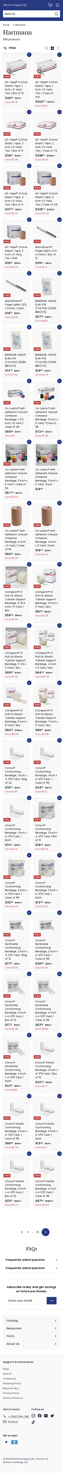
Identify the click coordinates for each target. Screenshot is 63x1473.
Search (7, 1373)
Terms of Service (13, 1398)
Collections (19, 25)
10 (37, 1232)
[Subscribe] (52, 1300)
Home (6, 25)
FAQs (6, 1369)
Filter (12, 48)
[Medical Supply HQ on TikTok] (33, 1422)
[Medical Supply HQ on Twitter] (52, 1416)
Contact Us (9, 1378)
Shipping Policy (12, 1383)
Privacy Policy (11, 1393)
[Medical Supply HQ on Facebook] (39, 1416)
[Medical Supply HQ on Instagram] (33, 1416)
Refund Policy (11, 1388)
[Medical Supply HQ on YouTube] (46, 1416)
